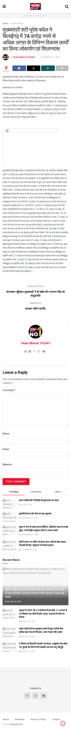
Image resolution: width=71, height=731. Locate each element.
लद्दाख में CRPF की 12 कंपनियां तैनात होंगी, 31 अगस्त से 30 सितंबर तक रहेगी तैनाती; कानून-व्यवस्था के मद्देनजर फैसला (43, 613)
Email (6, 449)
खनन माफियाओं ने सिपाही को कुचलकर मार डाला (39, 500)
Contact (56, 719)
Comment (9, 390)
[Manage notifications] (63, 723)
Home (5, 23)
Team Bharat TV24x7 (24, 57)
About (6, 719)
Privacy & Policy (38, 719)
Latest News (17, 23)
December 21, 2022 (50, 57)
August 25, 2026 (14, 601)
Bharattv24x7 (16, 724)
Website (7, 464)
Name (6, 433)
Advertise (19, 719)
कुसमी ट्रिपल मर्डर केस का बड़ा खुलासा (35, 513)
